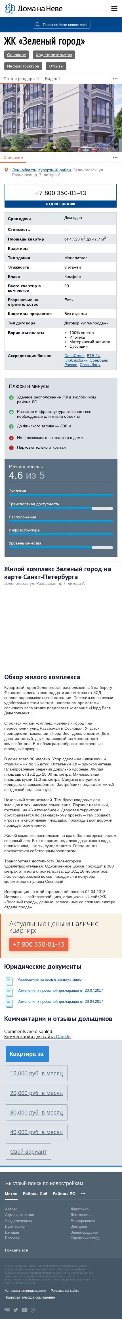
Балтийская (15, 1226)
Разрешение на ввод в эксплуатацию (50, 979)
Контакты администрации (25, 1291)
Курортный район (54, 170)
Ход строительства (54, 54)
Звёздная (79, 1226)
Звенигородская (84, 1232)
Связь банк (90, 364)
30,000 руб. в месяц (36, 1112)
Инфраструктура (23, 66)
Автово (11, 1209)
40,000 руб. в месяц (36, 1132)
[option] (61, 118)
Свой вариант (28, 1152)
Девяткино (80, 1209)
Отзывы (56, 66)
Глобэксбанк (75, 360)
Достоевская (81, 1215)
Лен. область (24, 170)
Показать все (16, 1250)
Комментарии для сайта (37, 1036)
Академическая (18, 1221)
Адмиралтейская (19, 1215)
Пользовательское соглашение (30, 1297)
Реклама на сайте (65, 1291)
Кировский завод (85, 1238)
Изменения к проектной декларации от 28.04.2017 (60, 1001)
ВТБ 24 (93, 355)
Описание (13, 157)
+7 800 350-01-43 (60, 193)
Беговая (12, 1232)
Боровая (12, 1238)
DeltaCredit (74, 355)
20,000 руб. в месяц (36, 1093)
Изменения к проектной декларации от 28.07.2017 (60, 990)
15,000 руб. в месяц (36, 1073)
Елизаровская (83, 1221)
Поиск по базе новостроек (65, 25)
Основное (16, 54)
